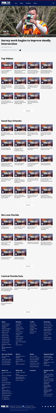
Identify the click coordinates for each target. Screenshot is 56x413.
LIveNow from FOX (34, 365)
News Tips (19, 370)
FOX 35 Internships (6, 382)
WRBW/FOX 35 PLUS (7, 393)
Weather (18, 322)
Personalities (5, 379)
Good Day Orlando (34, 359)
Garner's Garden (47, 334)
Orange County (5, 337)
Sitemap (4, 350)
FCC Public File (5, 397)
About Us (5, 370)
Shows (32, 354)
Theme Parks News (6, 359)
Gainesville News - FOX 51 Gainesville (48, 357)
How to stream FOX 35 (6, 373)
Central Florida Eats (34, 366)
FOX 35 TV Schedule (34, 358)
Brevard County (5, 330)
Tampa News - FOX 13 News (48, 360)
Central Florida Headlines (5, 326)
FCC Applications (6, 399)
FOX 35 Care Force (48, 325)
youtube (51, 406)
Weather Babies (47, 327)
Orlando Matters (34, 361)
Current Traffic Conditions (33, 326)
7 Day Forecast (19, 331)
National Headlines (6, 328)
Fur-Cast (46, 335)
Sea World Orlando (6, 362)
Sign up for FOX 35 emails (6, 384)
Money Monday (47, 339)
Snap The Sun (19, 344)
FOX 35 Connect (19, 380)
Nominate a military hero (6, 345)
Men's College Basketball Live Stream (47, 387)
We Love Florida (47, 324)
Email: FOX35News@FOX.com (21, 374)
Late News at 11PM (34, 363)
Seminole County (6, 341)
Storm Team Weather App (21, 342)
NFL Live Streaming (48, 374)
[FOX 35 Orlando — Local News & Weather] (6, 3)
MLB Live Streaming (48, 379)
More (35, 3)
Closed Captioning (6, 395)
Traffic (32, 322)
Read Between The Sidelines (20, 357)
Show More (28, 110)
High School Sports (20, 364)
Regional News (49, 354)
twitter (45, 406)
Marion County (5, 335)
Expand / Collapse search (53, 3)
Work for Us (4, 380)
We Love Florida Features (5, 357)
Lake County (5, 334)
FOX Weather (19, 340)
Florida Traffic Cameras (33, 332)
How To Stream (33, 356)
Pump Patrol (33, 324)
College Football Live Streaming (49, 376)
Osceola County (5, 339)
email (53, 406)
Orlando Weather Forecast (20, 329)
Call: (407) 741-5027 (20, 372)
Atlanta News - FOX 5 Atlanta (49, 363)
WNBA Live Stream (48, 394)
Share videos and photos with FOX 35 (20, 378)
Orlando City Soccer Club (20, 361)
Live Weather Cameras (19, 324)
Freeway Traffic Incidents (33, 329)
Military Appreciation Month (6, 348)
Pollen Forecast (19, 338)
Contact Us (4, 377)
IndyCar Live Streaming (47, 383)
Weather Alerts (19, 327)
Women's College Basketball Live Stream (48, 391)
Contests (33, 370)
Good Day (47, 322)
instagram (48, 406)
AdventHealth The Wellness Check (48, 329)
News (3, 322)
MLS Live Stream (48, 396)
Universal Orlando (6, 364)
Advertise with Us (6, 390)
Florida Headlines (6, 324)
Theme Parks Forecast (19, 334)
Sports (18, 354)
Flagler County (5, 332)
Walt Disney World (6, 361)
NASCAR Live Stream (49, 380)
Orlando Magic (19, 359)
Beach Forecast (19, 336)
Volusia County (5, 342)
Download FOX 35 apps (6, 388)
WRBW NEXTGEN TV (7, 392)
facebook (42, 406)
